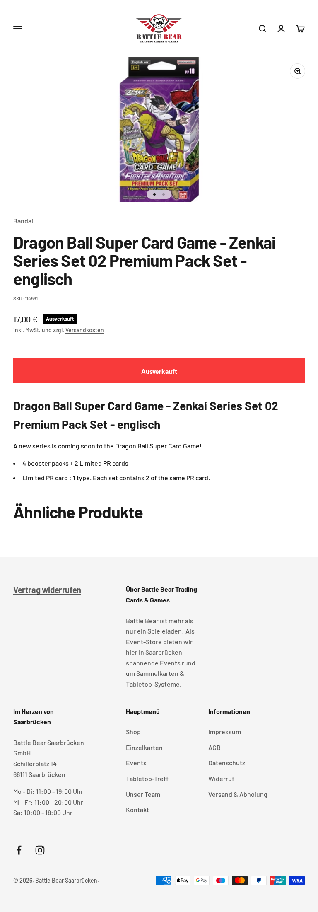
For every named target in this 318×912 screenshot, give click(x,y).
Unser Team (143, 794)
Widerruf (221, 778)
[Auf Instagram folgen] (40, 850)
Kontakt (137, 809)
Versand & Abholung (237, 794)
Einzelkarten (144, 747)
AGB (214, 747)
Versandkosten (84, 330)
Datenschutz (226, 763)
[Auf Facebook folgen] (18, 850)
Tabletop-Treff (147, 778)
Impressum (224, 731)
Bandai (23, 221)
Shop (133, 731)
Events (136, 763)
